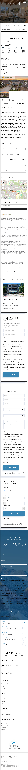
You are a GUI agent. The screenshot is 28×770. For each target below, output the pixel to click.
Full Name (4, 549)
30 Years (7, 491)
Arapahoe (15, 271)
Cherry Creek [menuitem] (4, 722)
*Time (4, 413)
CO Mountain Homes (8, 640)
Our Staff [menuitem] (3, 699)
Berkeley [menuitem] (3, 729)
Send (10, 611)
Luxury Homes (6, 645)
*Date (4, 407)
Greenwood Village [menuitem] (5, 724)
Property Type (6, 623)
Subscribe (11, 374)
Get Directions (14, 209)
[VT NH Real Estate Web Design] (10, 765)
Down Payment (7, 500)
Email (2, 554)
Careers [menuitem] (3, 701)
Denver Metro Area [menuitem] (5, 711)
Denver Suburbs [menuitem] (5, 712)
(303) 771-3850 (9, 661)
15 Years (13, 491)
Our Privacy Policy (6, 761)
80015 (24, 271)
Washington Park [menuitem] (5, 725)
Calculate (14, 513)
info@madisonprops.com (12, 665)
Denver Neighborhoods (9, 629)
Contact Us (5, 308)
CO (10, 271)
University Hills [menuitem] (4, 731)
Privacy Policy (6, 473)
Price (4, 495)
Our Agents (11, 308)
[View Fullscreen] (3, 188)
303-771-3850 (8, 303)
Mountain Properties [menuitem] (6, 714)
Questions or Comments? (8, 566)
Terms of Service (14, 473)
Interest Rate (6, 505)
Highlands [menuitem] (3, 727)
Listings (7, 271)
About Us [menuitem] (3, 696)
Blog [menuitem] (2, 703)
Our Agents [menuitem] (4, 698)
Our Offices (4, 686)
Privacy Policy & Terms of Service (11, 366)
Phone (3, 560)
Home (2, 271)
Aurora (20, 271)
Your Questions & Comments (10, 419)
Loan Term (6, 487)
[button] (25, 25)
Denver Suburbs (7, 634)
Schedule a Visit (19, 388)
